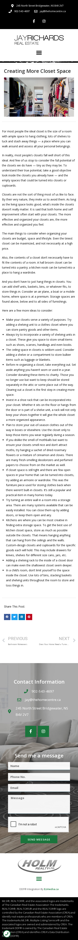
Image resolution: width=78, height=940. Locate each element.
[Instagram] (44, 21)
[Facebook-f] (34, 21)
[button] (39, 52)
